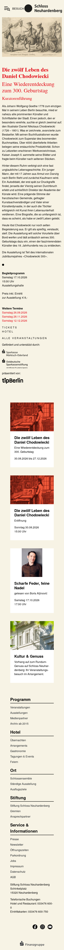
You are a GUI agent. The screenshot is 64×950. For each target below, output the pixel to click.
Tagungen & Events (22, 756)
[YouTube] (50, 926)
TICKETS (9, 327)
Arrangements (18, 745)
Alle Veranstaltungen (24, 338)
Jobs (13, 861)
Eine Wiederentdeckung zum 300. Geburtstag (31, 450)
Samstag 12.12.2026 (14, 320)
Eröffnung (20, 520)
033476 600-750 (38, 911)
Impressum (17, 866)
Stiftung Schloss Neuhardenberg (30, 806)
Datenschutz (17, 872)
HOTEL (8, 331)
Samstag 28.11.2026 (14, 316)
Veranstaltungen (20, 707)
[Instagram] (42, 926)
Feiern (14, 762)
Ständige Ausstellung (23, 784)
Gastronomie (18, 751)
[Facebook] (35, 926)
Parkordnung (18, 855)
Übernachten (18, 740)
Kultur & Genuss (28, 656)
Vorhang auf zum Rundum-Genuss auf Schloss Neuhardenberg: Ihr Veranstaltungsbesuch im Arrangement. (31, 668)
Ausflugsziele (18, 789)
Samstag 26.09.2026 (14, 312)
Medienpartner (19, 718)
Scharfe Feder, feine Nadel (31, 585)
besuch (18, 8)
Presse (14, 839)
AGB (13, 877)
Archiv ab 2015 (19, 723)
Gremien (15, 811)
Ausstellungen (19, 713)
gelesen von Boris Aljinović (30, 593)
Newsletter (16, 844)
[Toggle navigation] (7, 8)
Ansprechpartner (20, 816)
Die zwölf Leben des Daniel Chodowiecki (31, 440)
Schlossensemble (21, 778)
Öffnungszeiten (19, 850)
